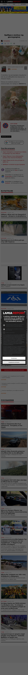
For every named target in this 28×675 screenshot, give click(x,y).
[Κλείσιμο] (25, 311)
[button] (14, 333)
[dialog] (14, 337)
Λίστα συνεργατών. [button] (17, 344)
